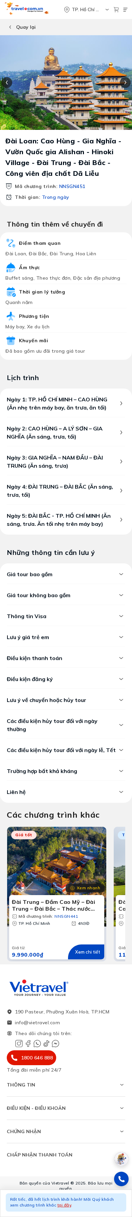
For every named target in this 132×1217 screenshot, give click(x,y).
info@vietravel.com (37, 1023)
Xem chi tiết (87, 952)
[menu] (125, 9)
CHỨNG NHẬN (24, 1131)
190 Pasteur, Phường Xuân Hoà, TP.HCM (62, 1012)
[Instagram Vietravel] (19, 1043)
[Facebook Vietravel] (28, 1043)
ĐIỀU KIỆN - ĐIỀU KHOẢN (36, 1108)
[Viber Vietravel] (37, 1043)
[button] (66, 1203)
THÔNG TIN (21, 1085)
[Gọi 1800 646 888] (121, 1179)
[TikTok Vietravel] (46, 1043)
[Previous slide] (6, 82)
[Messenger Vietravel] (55, 1043)
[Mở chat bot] (121, 1159)
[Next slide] (125, 82)
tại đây (64, 1205)
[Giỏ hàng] (116, 9)
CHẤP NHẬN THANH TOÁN (39, 1155)
